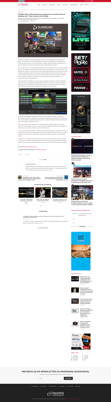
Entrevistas (65, 4)
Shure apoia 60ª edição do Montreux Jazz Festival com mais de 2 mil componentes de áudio (86, 290)
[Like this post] (40, 159)
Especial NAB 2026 (74, 4)
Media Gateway (22, 124)
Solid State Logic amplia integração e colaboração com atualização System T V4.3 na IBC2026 (86, 279)
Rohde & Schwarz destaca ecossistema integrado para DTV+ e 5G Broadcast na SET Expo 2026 (82, 180)
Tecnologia (44, 4)
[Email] (92, 1)
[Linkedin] (89, 1)
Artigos (59, 4)
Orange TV (21, 154)
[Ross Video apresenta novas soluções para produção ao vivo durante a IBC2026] (59, 192)
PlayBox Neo (27, 154)
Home (39, 4)
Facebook (38, 149)
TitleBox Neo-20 (22, 138)
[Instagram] (87, 1)
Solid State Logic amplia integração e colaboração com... (26, 201)
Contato (87, 4)
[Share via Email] (45, 159)
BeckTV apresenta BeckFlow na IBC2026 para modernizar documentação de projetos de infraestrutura (86, 312)
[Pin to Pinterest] (44, 159)
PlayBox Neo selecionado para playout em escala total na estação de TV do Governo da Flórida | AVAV (43, 217)
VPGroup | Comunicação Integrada (72, 398)
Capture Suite (22, 130)
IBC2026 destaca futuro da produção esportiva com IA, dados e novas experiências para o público (82, 203)
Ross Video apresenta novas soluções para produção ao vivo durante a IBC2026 (86, 301)
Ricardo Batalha (25, 21)
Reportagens (52, 4)
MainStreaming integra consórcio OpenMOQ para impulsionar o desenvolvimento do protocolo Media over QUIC (81, 157)
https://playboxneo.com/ (31, 146)
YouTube (44, 149)
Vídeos (81, 4)
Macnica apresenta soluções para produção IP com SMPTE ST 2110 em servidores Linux (85, 324)
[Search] (92, 4)
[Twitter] (86, 1)
